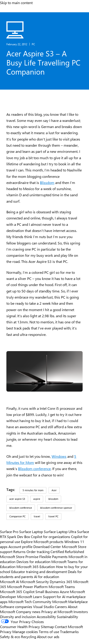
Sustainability (67, 616)
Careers (61, 606)
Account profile (20, 546)
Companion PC (17, 516)
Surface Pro (9, 531)
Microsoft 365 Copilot (17, 591)
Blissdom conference (34, 468)
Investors (80, 611)
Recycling (28, 636)
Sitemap (47, 626)
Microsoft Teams (62, 586)
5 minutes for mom (33, 490)
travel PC (53, 516)
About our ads (48, 636)
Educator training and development (39, 571)
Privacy (6, 631)
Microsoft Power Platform (27, 586)
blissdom (53, 499)
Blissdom (47, 182)
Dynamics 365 (61, 581)
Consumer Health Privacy (20, 626)
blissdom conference (20, 507)
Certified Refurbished (67, 551)
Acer (54, 490)
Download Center (47, 546)
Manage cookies (25, 631)
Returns (19, 551)
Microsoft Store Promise (19, 556)
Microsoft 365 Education (35, 566)
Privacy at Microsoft (57, 611)
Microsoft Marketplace (70, 601)
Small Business (47, 591)
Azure (64, 591)
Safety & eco (10, 636)
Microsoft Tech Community (29, 601)
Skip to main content (16, 2)
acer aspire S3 (17, 499)
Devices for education (33, 561)
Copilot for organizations (50, 536)
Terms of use (49, 631)
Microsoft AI (9, 581)
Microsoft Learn (29, 596)
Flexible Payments (53, 556)
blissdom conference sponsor (56, 507)
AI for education (46, 576)
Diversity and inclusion (18, 616)
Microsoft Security (34, 581)
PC (33, 44)
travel (37, 516)
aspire (36, 499)
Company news (28, 611)
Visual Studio (43, 606)
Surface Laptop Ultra (60, 531)
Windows (59, 456)
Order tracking (38, 551)
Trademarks (69, 631)
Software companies (16, 606)
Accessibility (46, 616)
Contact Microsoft (69, 626)
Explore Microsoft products (42, 541)
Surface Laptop (31, 531)
